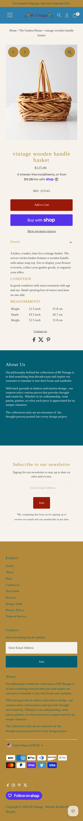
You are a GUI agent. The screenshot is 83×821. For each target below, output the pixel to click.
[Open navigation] (10, 15)
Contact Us (13, 585)
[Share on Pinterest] (48, 341)
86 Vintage (36, 807)
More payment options (41, 231)
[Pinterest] (19, 785)
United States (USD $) (26, 745)
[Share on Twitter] (41, 341)
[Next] (24, 52)
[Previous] (13, 52)
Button (15, 428)
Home (13, 30)
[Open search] (59, 15)
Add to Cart (41, 204)
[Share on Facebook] (34, 341)
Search (10, 566)
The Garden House (30, 30)
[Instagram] (13, 785)
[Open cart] (74, 15)
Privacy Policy (15, 610)
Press (9, 578)
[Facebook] (8, 785)
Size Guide (12, 591)
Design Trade (14, 604)
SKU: (36, 191)
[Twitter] (25, 785)
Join (41, 502)
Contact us (40, 331)
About (10, 572)
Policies (11, 597)
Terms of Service (16, 616)
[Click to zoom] (70, 52)
